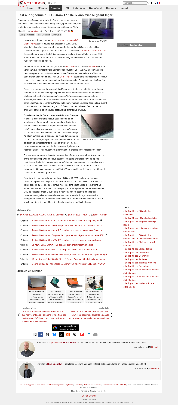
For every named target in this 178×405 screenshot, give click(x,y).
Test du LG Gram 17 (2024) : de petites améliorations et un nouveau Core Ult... (68, 225)
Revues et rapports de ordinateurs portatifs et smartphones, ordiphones (46, 384)
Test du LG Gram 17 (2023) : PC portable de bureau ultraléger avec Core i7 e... (68, 230)
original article (55, 342)
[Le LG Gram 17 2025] (97, 29)
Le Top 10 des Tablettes (136, 259)
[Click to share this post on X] (61, 334)
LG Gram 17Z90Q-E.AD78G (93, 50)
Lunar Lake (56, 34)
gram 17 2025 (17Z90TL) (79, 214)
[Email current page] (95, 334)
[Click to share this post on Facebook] (40, 334)
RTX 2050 (70, 66)
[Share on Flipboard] (81, 334)
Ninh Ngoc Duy (54, 363)
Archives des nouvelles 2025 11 (114, 384)
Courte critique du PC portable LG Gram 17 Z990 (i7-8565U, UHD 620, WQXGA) (69, 263)
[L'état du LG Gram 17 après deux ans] (97, 126)
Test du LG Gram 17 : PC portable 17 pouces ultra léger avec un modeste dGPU (68, 235)
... (74, 31)
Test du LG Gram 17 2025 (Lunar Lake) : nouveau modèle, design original (65, 220)
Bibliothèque (79, 7)
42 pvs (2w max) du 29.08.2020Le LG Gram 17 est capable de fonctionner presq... (69, 258)
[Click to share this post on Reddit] (68, 334)
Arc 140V (92, 66)
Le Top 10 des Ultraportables (138, 248)
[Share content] (34, 334)
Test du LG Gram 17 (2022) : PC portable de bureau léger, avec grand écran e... (68, 240)
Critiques (42, 7)
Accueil (30, 7)
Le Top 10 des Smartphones (138, 266)
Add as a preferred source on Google (67, 327)
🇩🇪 (72, 31)
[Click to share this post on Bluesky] (54, 334)
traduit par (34, 31)
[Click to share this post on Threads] (47, 334)
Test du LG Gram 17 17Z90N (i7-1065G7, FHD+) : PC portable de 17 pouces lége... (70, 254)
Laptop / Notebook (27, 34)
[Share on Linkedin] (88, 334)
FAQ (67, 7)
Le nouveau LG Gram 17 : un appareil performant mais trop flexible (62, 244)
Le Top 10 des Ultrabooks (137, 252)
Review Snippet (43, 34)
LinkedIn (155, 346)
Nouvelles (55, 7)
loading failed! (123, 45)
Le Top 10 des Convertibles (138, 255)
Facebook (154, 368)
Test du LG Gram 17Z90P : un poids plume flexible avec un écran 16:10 (64, 249)
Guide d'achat (95, 7)
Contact (124, 7)
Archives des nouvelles (92, 384)
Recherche (111, 7)
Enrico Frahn (69, 342)
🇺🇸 (69, 31)
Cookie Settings (89, 395)
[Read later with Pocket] (74, 334)
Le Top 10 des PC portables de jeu (141, 217)
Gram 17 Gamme (55, 214)
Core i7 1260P (66, 76)
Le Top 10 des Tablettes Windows (140, 262)
